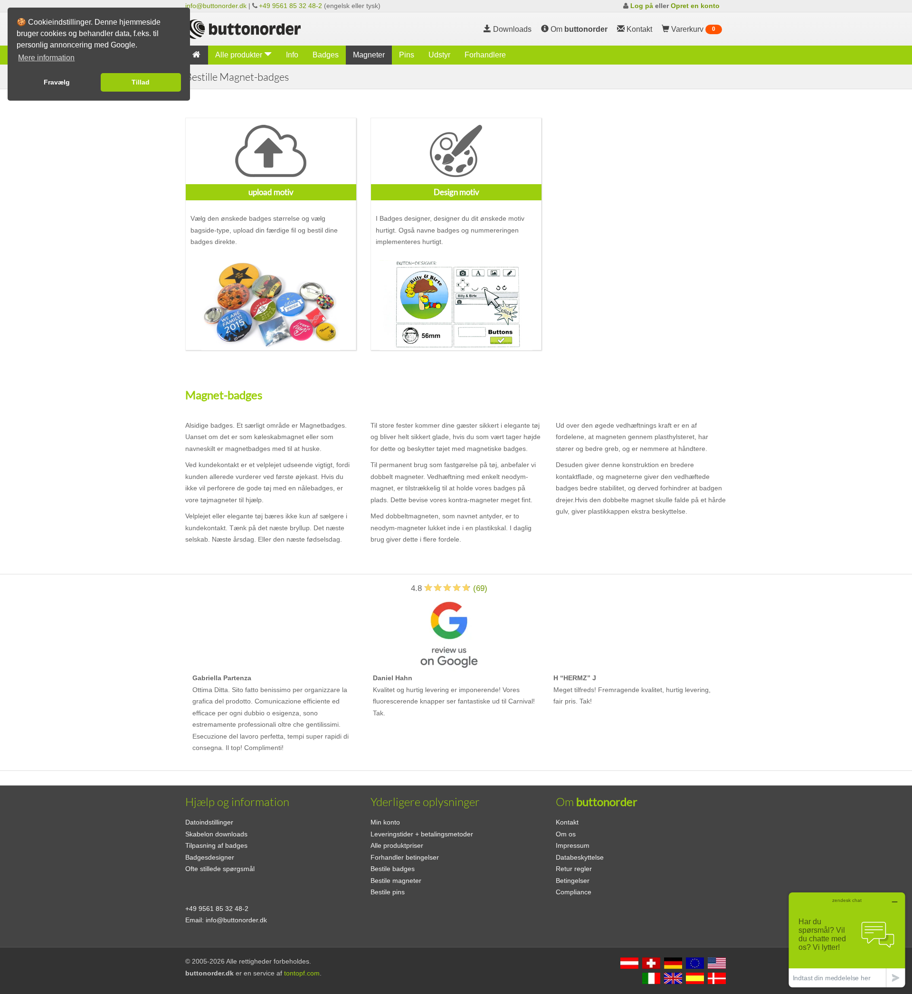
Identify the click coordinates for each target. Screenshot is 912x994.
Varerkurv (692, 29)
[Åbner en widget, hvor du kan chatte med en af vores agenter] (847, 940)
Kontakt (567, 822)
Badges (326, 55)
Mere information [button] (46, 58)
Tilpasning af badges (216, 845)
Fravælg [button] (57, 82)
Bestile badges (392, 868)
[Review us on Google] (449, 633)
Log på (641, 5)
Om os (566, 834)
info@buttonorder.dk (216, 5)
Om (578, 29)
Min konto (385, 822)
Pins (406, 55)
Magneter (369, 55)
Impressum (572, 845)
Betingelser (572, 880)
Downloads (511, 29)
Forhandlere (485, 55)
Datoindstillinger (209, 822)
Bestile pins (387, 892)
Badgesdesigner (209, 857)
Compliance (573, 892)
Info (292, 55)
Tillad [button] (141, 82)
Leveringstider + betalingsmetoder (421, 834)
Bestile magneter (395, 880)
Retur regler (574, 868)
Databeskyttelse (580, 857)
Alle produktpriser (396, 845)
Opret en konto (695, 5)
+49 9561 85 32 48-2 (290, 5)
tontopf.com (302, 973)
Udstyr (439, 55)
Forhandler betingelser (404, 857)
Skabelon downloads (216, 834)
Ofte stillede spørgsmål (220, 868)
